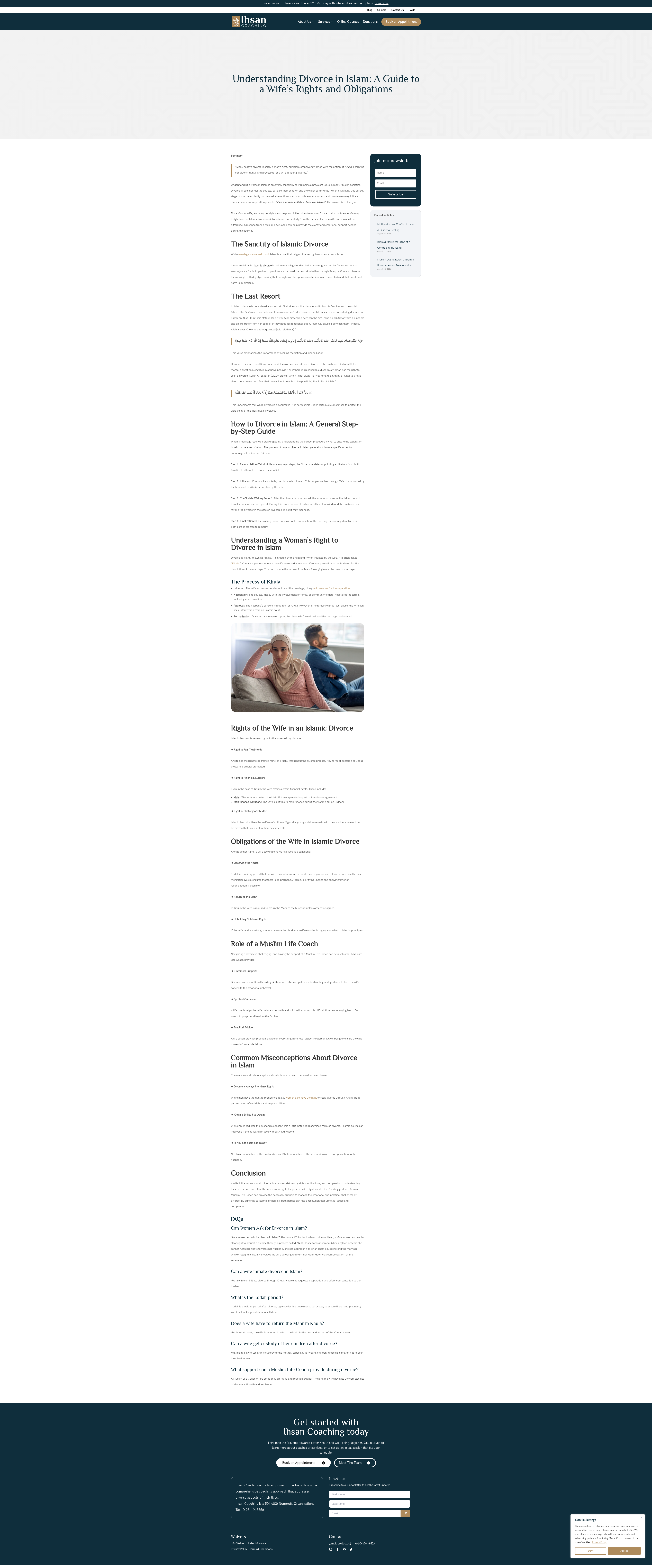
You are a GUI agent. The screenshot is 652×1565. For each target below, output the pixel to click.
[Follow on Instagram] (330, 1549)
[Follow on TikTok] (351, 1549)
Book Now (381, 3)
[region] (607, 1536)
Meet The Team (350, 1463)
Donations (370, 22)
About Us (304, 22)
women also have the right (301, 1097)
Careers (381, 10)
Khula (235, 563)
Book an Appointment (401, 22)
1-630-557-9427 (364, 1543)
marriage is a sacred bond (253, 254)
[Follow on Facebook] (337, 1549)
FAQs (412, 10)
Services (324, 22)
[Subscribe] (405, 1513)
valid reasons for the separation (331, 588)
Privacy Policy (599, 1542)
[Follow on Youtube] (344, 1549)
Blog (369, 10)
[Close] (642, 1517)
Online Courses (348, 22)
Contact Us (397, 10)
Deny (590, 1550)
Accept (624, 1550)
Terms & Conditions (261, 1549)
